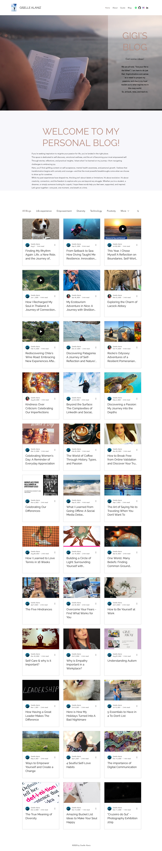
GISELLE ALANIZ (30, 7)
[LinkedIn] (147, 7)
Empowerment (64, 211)
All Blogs (26, 211)
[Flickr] (143, 7)
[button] (138, 211)
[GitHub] (139, 7)
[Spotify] (136, 7)
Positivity (111, 211)
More (123, 211)
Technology (96, 211)
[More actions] (55, 245)
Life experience (44, 211)
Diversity (81, 211)
